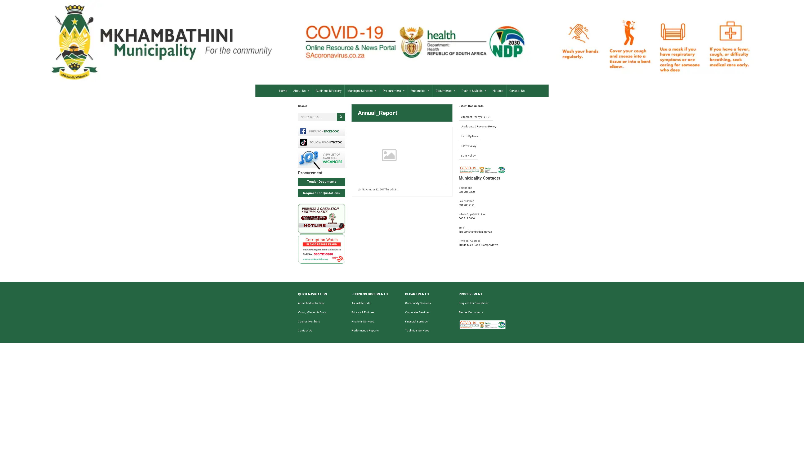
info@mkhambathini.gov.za (475, 231)
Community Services (418, 303)
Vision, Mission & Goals (312, 312)
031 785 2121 (467, 205)
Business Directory (328, 90)
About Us (299, 90)
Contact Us (517, 90)
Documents (444, 90)
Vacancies (418, 90)
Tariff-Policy (468, 146)
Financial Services (363, 321)
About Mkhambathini (311, 303)
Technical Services (417, 330)
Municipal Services (360, 90)
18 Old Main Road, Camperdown (478, 245)
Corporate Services (417, 312)
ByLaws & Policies (363, 312)
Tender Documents (471, 312)
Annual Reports (361, 303)
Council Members (309, 321)
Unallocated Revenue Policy (478, 126)
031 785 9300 (467, 191)
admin (393, 189)
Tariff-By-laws (469, 136)
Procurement (392, 90)
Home (283, 90)
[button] (321, 182)
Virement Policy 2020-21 (476, 116)
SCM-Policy (468, 155)
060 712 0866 (467, 218)
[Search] (341, 117)
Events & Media (472, 90)
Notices (498, 90)
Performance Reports (365, 330)
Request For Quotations (473, 303)
